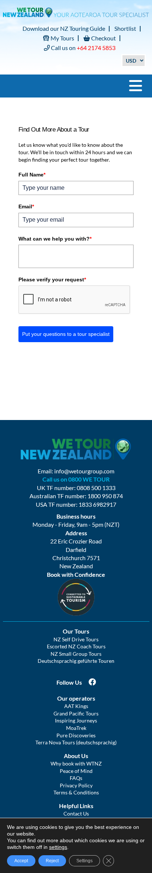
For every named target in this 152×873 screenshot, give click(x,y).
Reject (52, 860)
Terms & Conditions (76, 792)
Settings (84, 860)
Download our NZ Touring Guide (64, 28)
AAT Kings (76, 706)
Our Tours (76, 631)
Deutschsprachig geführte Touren (76, 661)
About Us (76, 755)
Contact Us (76, 813)
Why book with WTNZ (76, 763)
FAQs (76, 778)
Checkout (103, 38)
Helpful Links (76, 805)
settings (58, 847)
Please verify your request (52, 279)
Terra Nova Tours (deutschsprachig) (76, 742)
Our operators (76, 698)
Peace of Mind (76, 771)
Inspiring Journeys (76, 720)
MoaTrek (76, 728)
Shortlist (125, 28)
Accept (21, 860)
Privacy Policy (76, 785)
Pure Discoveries (76, 735)
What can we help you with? (54, 239)
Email (26, 206)
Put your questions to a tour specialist (66, 334)
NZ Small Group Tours (76, 654)
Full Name (31, 175)
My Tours (61, 38)
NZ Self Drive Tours (76, 639)
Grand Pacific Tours (76, 713)
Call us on (82, 47)
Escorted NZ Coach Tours (76, 646)
